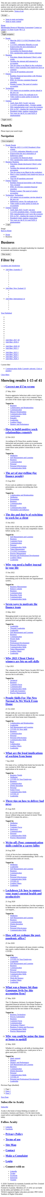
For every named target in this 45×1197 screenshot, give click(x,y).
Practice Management (18, 553)
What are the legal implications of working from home (24, 754)
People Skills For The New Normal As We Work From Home (22, 701)
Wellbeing (14, 456)
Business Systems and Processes (22, 1027)
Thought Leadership (17, 628)
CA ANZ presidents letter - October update (25, 105)
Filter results (6, 254)
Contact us (38, 27)
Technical (13, 680)
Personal (13, 464)
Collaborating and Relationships (21, 408)
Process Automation (17, 1017)
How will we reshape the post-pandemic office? (23, 937)
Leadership (14, 420)
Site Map (11, 1144)
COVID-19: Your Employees (21, 779)
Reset (12, 742)
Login (3, 32)
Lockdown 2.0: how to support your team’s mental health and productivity (24, 893)
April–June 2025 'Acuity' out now (22, 103)
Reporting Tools (16, 595)
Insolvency (14, 829)
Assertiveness (15, 416)
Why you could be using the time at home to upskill (25, 1038)
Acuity (16, 30)
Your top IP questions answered (21, 72)
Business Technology (18, 1015)
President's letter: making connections (23, 111)
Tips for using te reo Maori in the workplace (26, 65)
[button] (7, 34)
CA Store (10, 30)
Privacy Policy (14, 1133)
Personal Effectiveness (18, 466)
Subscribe (4, 1107)
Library (3, 30)
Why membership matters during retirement (26, 53)
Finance (8, 74)
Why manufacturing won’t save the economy (26, 107)
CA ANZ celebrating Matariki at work (24, 45)
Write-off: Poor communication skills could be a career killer (24, 844)
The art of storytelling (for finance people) (21, 474)
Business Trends (16, 775)
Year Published (6, 313)
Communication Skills (18, 414)
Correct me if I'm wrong (20, 386)
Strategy (13, 1060)
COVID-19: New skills (18, 729)
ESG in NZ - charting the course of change (25, 109)
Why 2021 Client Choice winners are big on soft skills (22, 660)
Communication (16, 410)
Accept (4, 15)
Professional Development (19, 643)
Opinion (9, 101)
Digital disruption (16, 786)
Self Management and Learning (21, 458)
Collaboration (15, 744)
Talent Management (17, 549)
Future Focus (15, 790)
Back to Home (6, 231)
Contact (10, 1150)
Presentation (14, 499)
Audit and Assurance (17, 691)
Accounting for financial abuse (21, 51)
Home (3, 25)
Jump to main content (13, 21)
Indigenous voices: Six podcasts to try (24, 95)
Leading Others (15, 422)
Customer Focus (16, 541)
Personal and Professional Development (24, 555)
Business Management (18, 587)
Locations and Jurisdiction (10, 266)
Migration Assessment (25, 27)
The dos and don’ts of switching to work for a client (24, 516)
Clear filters (5, 375)
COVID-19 (14, 794)
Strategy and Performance (19, 424)
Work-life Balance (16, 978)
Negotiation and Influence (19, 510)
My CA (22, 30)
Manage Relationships (18, 412)
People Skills (15, 639)
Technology (10, 88)
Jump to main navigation (14, 19)
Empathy (13, 418)
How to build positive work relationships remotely (22, 431)
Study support (15, 1058)
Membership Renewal (9, 27)
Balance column (16, 589)
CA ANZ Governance (18, 551)
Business (9, 55)
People (8, 38)
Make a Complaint (17, 1155)
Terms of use (19, 11)
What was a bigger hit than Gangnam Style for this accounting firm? (22, 990)
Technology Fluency (17, 1025)
